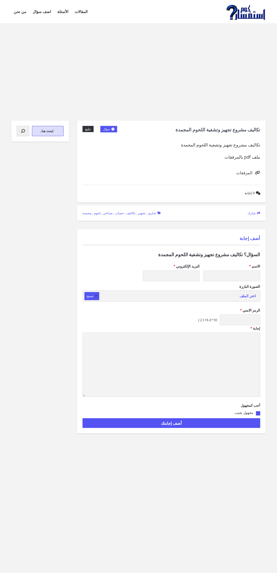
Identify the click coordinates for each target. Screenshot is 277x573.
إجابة (250, 192)
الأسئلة (62, 11)
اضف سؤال (42, 11)
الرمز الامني (250, 310)
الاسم (254, 266)
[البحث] (23, 131)
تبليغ (88, 129)
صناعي (108, 213)
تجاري (152, 213)
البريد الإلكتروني (186, 266)
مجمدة (87, 213)
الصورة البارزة (249, 286)
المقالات (81, 11)
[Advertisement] (138, 64)
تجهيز (142, 213)
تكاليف (131, 213)
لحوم (97, 213)
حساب (119, 213)
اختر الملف (248, 296)
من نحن (20, 11)
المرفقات (244, 172)
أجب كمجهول (250, 405)
